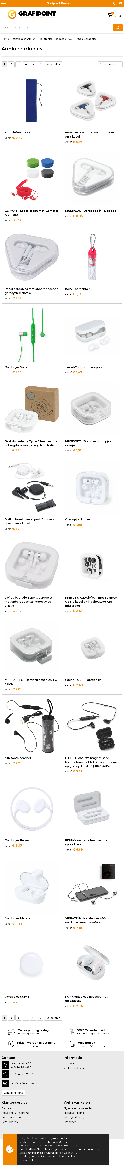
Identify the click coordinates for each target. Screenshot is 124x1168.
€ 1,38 (13, 372)
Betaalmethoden (12, 1117)
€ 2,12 (73, 611)
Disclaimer (70, 1122)
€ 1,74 (13, 528)
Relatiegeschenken (24, 38)
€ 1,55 (73, 450)
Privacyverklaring (74, 1117)
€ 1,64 (13, 450)
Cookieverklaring (74, 1112)
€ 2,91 (13, 763)
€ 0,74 (13, 138)
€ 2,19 (13, 611)
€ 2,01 (13, 689)
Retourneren (10, 1122)
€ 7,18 (73, 927)
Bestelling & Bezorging (15, 1112)
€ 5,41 (73, 771)
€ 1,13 (73, 294)
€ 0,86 (74, 216)
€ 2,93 (13, 845)
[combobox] (57, 27)
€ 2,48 (74, 685)
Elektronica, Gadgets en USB (56, 38)
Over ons (69, 1063)
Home (5, 38)
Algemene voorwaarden (78, 1108)
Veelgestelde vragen (76, 1068)
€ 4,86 (13, 923)
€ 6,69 (74, 849)
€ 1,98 (73, 524)
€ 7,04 (74, 1006)
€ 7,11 (13, 1002)
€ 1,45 (73, 372)
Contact (6, 1108)
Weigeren (102, 1149)
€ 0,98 (13, 220)
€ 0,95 (73, 142)
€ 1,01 (13, 298)
